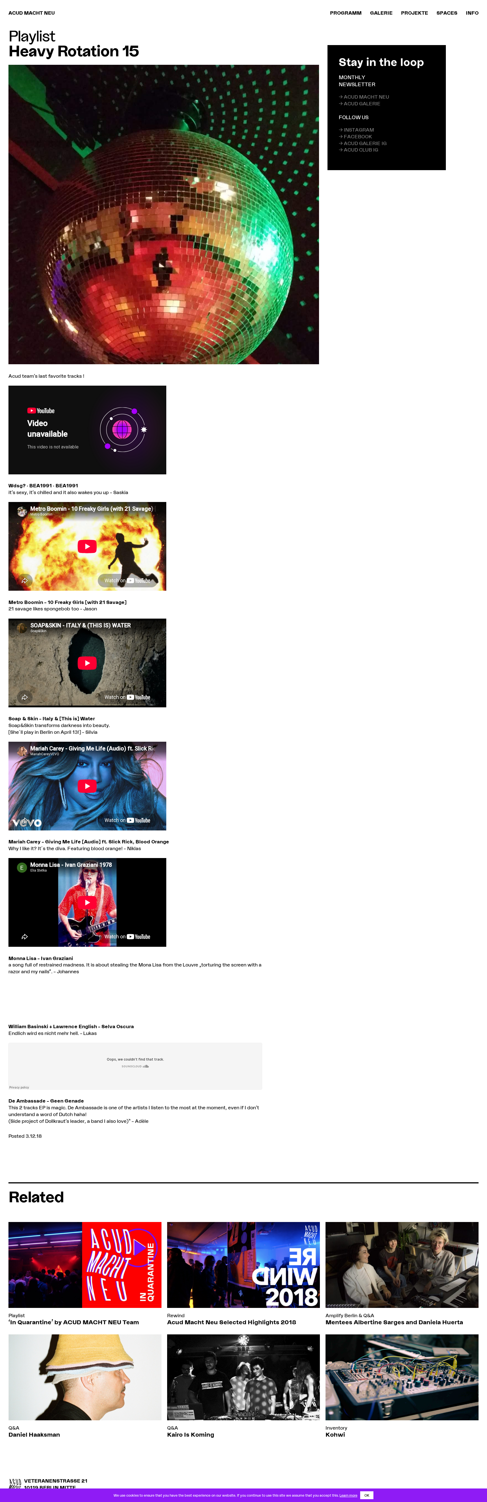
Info (472, 12)
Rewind (176, 1315)
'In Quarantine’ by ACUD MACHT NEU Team (73, 1321)
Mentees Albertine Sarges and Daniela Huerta (394, 1321)
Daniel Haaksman (34, 1434)
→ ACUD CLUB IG (358, 150)
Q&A (368, 1315)
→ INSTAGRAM (356, 129)
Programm (346, 12)
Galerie (381, 12)
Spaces (447, 12)
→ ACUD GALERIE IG (363, 143)
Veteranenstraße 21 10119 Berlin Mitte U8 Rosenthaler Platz (56, 1487)
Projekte (414, 12)
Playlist (31, 35)
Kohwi (335, 1434)
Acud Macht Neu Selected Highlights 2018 (231, 1321)
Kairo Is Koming (190, 1434)
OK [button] (366, 1495)
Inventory (336, 1427)
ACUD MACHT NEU (31, 12)
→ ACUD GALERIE (359, 103)
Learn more (348, 1495)
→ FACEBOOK (355, 136)
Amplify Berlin (341, 1315)
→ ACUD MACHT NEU (364, 97)
